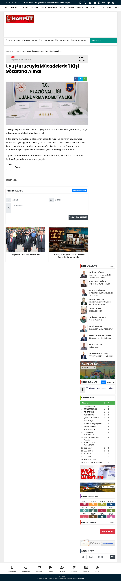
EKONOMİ (23, 7)
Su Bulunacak (94, 347)
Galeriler (39, 571)
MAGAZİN (52, 7)
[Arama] (84, 2)
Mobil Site (12, 571)
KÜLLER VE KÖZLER (95, 311)
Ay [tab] (114, 382)
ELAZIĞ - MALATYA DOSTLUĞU (99, 284)
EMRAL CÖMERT (96, 299)
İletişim (86, 571)
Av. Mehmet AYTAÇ (98, 353)
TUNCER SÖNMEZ (97, 290)
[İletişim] (89, 2)
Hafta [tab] (109, 382)
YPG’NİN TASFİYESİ (95, 320)
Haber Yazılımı (78, 578)
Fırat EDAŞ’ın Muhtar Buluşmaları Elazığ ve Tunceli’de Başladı (50, 2)
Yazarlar (62, 571)
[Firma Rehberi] (95, 2)
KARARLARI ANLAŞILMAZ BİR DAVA (101, 329)
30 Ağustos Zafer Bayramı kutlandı (98, 389)
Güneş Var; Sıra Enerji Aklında (100, 338)
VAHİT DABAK (95, 326)
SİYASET (34, 7)
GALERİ (101, 7)
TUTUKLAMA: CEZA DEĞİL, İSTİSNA (101, 356)
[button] (117, 8)
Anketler (74, 571)
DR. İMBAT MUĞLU (97, 317)
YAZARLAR (90, 7)
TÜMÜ (112, 266)
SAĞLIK (80, 7)
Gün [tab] (103, 382)
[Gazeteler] (103, 2)
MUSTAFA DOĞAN (97, 281)
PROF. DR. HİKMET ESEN (100, 335)
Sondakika (26, 571)
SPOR (43, 7)
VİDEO (109, 7)
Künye (97, 571)
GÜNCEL (13, 7)
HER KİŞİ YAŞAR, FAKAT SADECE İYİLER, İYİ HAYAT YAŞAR (100, 303)
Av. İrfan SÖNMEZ (97, 272)
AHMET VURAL (96, 308)
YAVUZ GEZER (95, 344)
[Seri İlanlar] (99, 2)
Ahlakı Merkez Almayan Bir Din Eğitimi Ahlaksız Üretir (100, 276)
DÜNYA (71, 7)
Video (50, 571)
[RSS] (113, 2)
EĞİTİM (62, 7)
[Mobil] (80, 2)
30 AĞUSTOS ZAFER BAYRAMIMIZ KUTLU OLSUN (101, 294)
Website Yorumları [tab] (79, 191)
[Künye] (108, 2)
